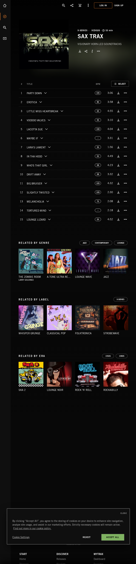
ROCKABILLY (110, 390)
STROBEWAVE (111, 333)
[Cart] (80, 5)
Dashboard (99, 559)
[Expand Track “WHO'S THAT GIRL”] (51, 165)
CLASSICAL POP (56, 333)
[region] (68, 526)
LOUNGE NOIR (55, 390)
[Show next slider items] (131, 262)
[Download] (79, 51)
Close (123, 513)
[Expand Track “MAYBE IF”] (41, 138)
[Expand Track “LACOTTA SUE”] (46, 129)
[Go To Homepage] (30, 5)
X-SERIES (82, 30)
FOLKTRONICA (83, 333)
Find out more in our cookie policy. (32, 528)
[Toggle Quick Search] (64, 5)
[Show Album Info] (92, 51)
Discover (5, 16)
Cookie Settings (20, 537)
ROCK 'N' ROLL (83, 390)
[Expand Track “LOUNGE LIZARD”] (49, 219)
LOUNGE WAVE (83, 276)
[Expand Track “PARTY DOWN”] (45, 92)
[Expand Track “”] (35, 84)
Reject (87, 537)
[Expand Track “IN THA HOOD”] (45, 156)
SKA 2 (22, 390)
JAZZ (106, 276)
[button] (44, 44)
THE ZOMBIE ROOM (30, 276)
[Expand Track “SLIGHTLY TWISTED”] (52, 192)
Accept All (112, 537)
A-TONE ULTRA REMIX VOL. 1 (64, 276)
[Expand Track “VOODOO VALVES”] (49, 120)
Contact (5, 38)
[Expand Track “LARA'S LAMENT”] (49, 147)
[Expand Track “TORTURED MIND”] (49, 210)
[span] (34, 93)
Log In (103, 5)
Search (5, 27)
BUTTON (98, 51)
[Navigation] (88, 5)
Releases (61, 559)
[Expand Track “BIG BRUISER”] (45, 183)
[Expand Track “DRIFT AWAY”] (44, 174)
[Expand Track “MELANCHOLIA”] (47, 201)
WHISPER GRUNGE (29, 333)
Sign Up (118, 5)
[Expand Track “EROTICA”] (40, 102)
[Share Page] (72, 5)
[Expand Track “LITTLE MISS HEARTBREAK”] (61, 111)
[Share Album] (86, 51)
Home (5, 5)
